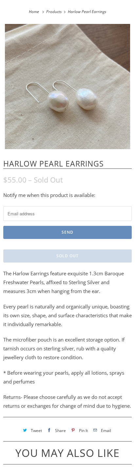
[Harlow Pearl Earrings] (67, 86)
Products (54, 11)
